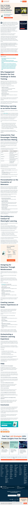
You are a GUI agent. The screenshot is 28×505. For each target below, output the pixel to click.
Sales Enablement (11, 478)
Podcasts (20, 470)
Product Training (11, 473)
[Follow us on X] (14, 499)
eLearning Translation (25, 474)
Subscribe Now (14, 459)
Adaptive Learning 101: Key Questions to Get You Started (4, 450)
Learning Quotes (20, 474)
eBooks (20, 467)
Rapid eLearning (6, 476)
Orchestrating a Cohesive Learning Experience (8, 68)
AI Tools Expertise (7, 474)
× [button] (27, 502)
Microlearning (4, 284)
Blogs (20, 466)
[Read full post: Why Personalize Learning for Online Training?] (14, 444)
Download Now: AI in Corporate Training (9, 54)
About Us (2, 466)
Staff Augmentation (7, 478)
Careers (1, 470)
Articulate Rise (16, 467)
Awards (1, 469)
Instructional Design (25, 479)
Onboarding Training (11, 467)
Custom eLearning (6, 467)
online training (5, 113)
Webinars (20, 468)
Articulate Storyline (16, 469)
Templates (20, 469)
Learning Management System (6, 482)
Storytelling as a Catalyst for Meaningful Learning (9, 64)
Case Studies (2, 468)
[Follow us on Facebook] (16, 499)
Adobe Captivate (16, 470)
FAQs (2, 69)
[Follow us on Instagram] (18, 499)
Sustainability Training (11, 471)
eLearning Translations (6, 480)
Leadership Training (11, 469)
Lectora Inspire (15, 476)
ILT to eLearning (7, 469)
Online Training (5, 429)
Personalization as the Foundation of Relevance (9, 63)
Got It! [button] (25, 503)
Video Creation (7, 473)
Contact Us (24, 1)
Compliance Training (11, 474)
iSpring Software (16, 474)
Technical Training (11, 476)
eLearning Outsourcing (25, 480)
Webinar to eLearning (7, 471)
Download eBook (8, 17)
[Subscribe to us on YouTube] (12, 499)
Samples (2, 467)
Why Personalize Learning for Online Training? (13, 450)
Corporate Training (25, 467)
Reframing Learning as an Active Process (8, 60)
